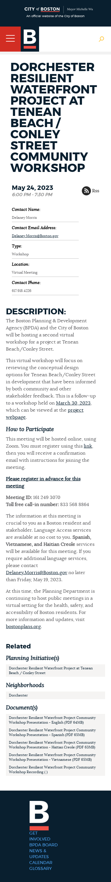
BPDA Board (43, 845)
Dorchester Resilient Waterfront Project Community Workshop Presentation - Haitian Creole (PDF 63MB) (52, 745)
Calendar (40, 863)
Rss (95, 190)
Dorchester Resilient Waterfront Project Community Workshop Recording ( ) (52, 770)
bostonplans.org (23, 626)
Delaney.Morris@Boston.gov (35, 236)
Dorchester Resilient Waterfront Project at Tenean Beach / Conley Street (51, 670)
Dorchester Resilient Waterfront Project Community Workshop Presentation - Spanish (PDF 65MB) (52, 732)
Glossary (40, 869)
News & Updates (39, 854)
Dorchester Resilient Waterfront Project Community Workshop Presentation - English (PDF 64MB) (52, 720)
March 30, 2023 (73, 403)
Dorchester (18, 695)
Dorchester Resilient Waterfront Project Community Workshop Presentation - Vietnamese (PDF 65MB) (52, 757)
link (88, 446)
